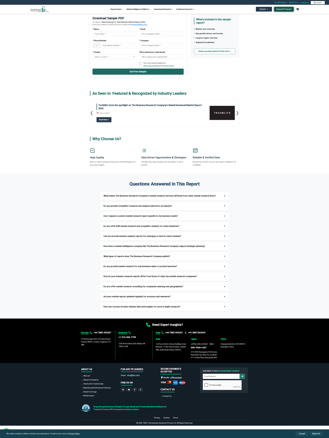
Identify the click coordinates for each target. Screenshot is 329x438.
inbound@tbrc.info (139, 25)
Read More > (105, 120)
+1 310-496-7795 (127, 337)
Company (144, 41)
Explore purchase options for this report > (214, 51)
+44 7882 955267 (102, 332)
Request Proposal (283, 9)
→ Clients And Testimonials (92, 384)
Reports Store (116, 9)
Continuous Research (184, 9)
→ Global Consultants (90, 380)
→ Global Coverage (89, 392)
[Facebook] (134, 389)
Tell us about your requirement (152, 52)
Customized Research (162, 9)
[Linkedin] (123, 389)
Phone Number (99, 41)
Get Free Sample (138, 71)
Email (142, 29)
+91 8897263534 (196, 332)
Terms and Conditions (151, 66)
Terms (175, 418)
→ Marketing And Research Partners (96, 388)
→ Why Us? (85, 376)
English (262, 9)
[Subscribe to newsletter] (242, 376)
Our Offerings (280, 2)
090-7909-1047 (199, 347)
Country (96, 52)
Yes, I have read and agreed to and (158, 64)
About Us (292, 2)
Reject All (316, 434)
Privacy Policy (168, 66)
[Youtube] (129, 389)
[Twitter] (140, 389)
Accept (302, 434)
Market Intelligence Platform (138, 9)
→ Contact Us (166, 396)
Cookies (166, 418)
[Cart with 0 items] (297, 9)
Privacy (157, 418)
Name (96, 29)
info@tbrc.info (133, 375)
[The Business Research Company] (39, 9)
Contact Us (304, 3)
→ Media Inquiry (87, 396)
